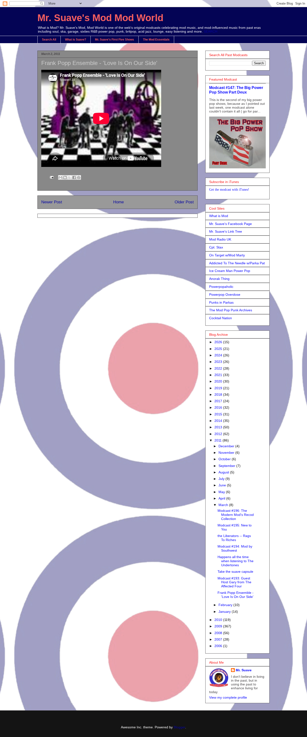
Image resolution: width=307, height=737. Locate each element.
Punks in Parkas (221, 302)
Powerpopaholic (221, 287)
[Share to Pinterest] (78, 177)
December (226, 446)
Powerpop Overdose (224, 294)
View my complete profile (228, 697)
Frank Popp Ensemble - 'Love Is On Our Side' (236, 595)
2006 (218, 646)
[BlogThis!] (65, 177)
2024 (218, 355)
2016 (218, 407)
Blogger (179, 727)
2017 (218, 401)
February (225, 605)
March (223, 505)
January (225, 611)
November (226, 452)
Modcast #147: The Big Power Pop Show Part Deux (236, 89)
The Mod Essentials (156, 39)
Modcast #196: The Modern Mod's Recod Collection (236, 515)
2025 (218, 349)
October (225, 459)
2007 (218, 639)
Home (118, 202)
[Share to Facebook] (74, 177)
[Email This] (60, 177)
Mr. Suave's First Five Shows (114, 39)
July (221, 479)
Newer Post (51, 202)
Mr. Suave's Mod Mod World (100, 17)
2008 (218, 633)
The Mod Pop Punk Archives (230, 310)
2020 (218, 381)
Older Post (184, 202)
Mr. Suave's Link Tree (225, 231)
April (222, 498)
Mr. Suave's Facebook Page (230, 224)
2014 (218, 421)
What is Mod (218, 216)
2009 (218, 626)
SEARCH (210, 31)
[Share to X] (69, 177)
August (224, 472)
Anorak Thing (219, 279)
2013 (218, 427)
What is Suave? (75, 39)
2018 (218, 394)
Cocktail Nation (220, 318)
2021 (218, 375)
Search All (49, 39)
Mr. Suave (244, 670)
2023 (218, 362)
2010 (218, 620)
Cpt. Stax (216, 247)
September (227, 466)
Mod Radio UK (220, 239)
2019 (218, 388)
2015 (218, 414)
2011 (218, 440)
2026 (218, 342)
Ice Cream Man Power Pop (229, 271)
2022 (218, 368)
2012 (218, 434)
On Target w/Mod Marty (227, 255)
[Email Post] (51, 177)
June (222, 485)
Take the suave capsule (235, 571)
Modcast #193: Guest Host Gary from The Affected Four (234, 582)
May (222, 492)
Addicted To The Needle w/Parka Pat (237, 263)
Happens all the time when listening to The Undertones (236, 561)
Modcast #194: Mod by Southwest (235, 548)
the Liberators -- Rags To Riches (234, 538)
